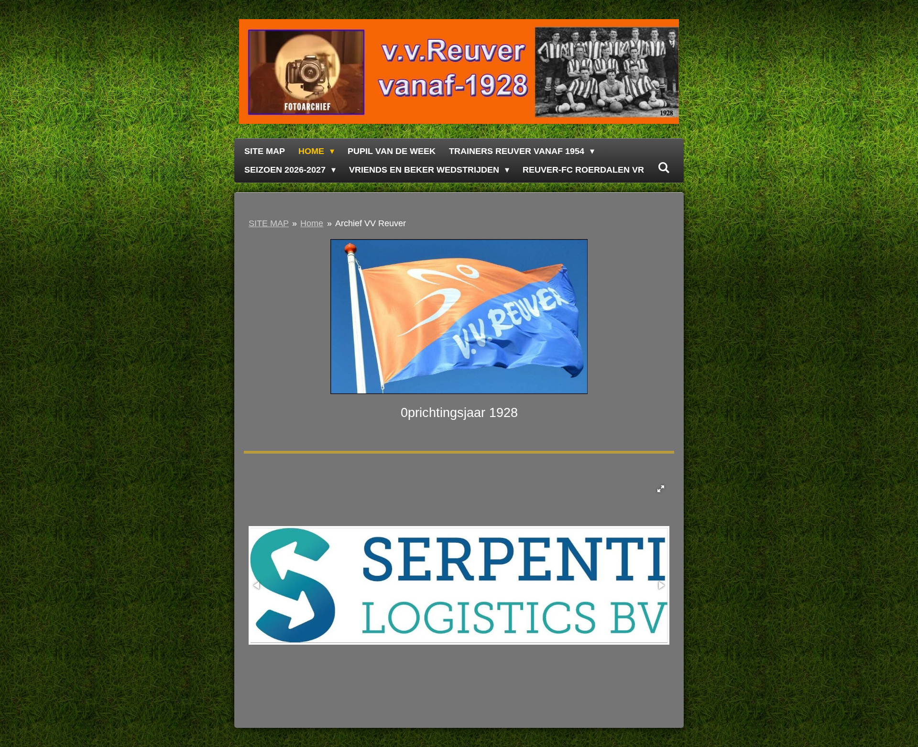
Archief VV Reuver (370, 223)
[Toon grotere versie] (459, 316)
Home (311, 223)
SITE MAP (269, 223)
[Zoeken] (663, 168)
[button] (660, 488)
